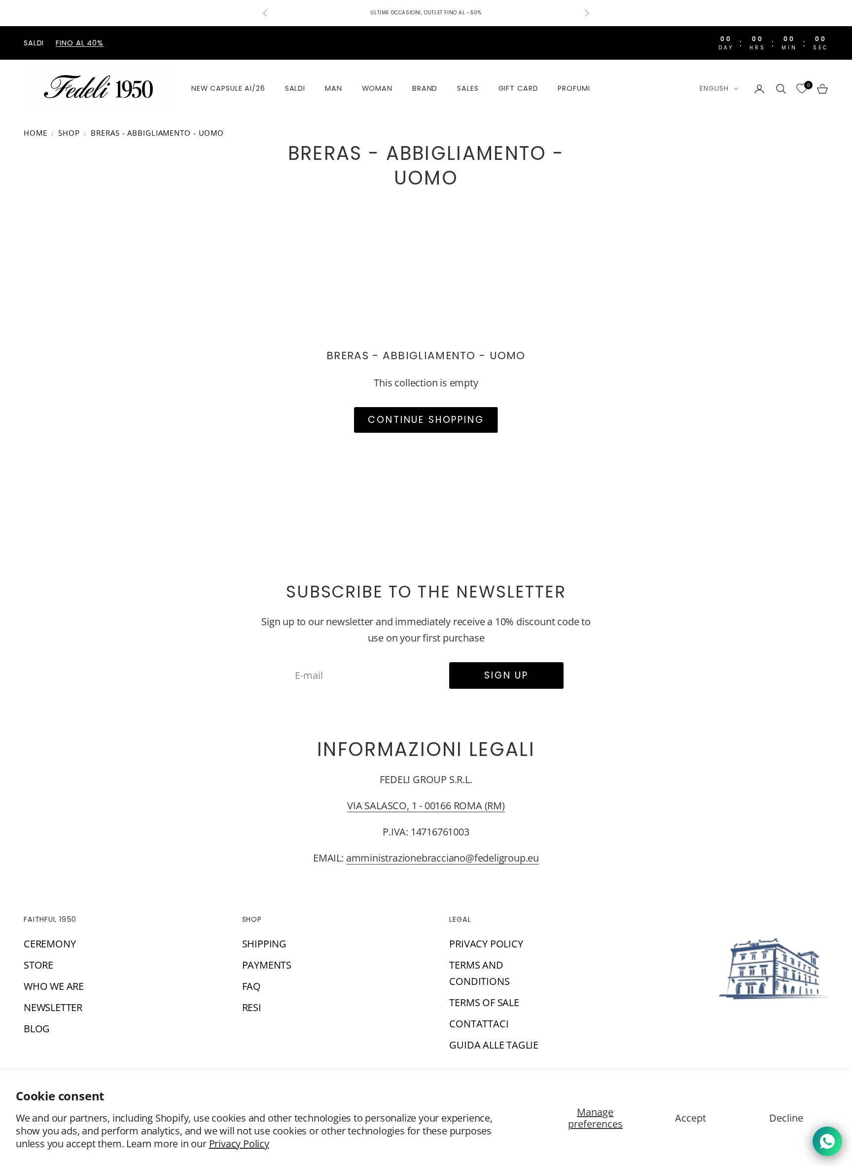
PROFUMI (574, 88)
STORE (38, 965)
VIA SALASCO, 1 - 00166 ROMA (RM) (426, 805)
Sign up (506, 675)
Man (333, 88)
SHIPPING (264, 943)
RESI (251, 1007)
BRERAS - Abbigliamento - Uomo (157, 133)
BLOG (37, 1028)
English (714, 88)
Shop (69, 133)
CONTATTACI (478, 1023)
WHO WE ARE (54, 986)
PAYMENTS (266, 965)
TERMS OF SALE (484, 1002)
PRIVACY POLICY (486, 943)
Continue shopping (426, 419)
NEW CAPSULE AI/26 (228, 88)
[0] (802, 89)
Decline (786, 1118)
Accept (690, 1118)
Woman (377, 88)
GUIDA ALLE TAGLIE (493, 1045)
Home (35, 133)
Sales (467, 88)
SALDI (295, 88)
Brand (424, 88)
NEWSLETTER (53, 1007)
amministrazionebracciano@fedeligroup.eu (442, 858)
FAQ (251, 986)
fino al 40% (80, 43)
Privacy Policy (239, 1143)
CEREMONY (49, 943)
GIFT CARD (518, 88)
